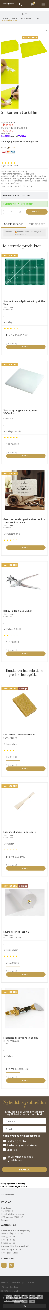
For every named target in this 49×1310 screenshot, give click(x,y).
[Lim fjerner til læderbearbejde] (24, 708)
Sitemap (5, 1220)
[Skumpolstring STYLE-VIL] (24, 905)
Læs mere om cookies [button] (14, 1300)
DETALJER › (26, 347)
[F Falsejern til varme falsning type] (24, 1011)
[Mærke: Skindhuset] (8, 153)
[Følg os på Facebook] (4, 1265)
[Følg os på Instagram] (11, 1265)
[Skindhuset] (7, 4)
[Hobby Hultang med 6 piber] (24, 584)
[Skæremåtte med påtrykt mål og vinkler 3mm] (24, 275)
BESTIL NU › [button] (36, 212)
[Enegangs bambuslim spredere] (24, 806)
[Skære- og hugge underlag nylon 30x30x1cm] (24, 384)
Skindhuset (7, 1194)
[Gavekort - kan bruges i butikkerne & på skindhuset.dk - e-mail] (24, 493)
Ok (24, 1306)
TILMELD (24, 1169)
